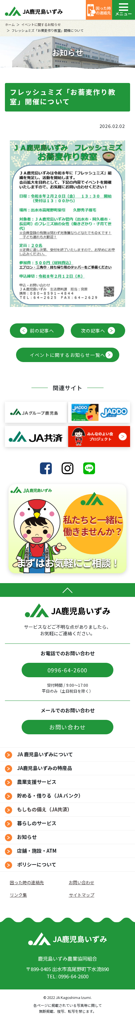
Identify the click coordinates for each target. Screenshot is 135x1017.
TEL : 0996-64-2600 (67, 976)
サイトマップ (81, 895)
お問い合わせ (67, 727)
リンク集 (18, 895)
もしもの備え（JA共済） (44, 809)
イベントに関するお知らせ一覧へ (68, 355)
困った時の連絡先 (27, 882)
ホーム (10, 24)
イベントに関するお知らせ (41, 24)
